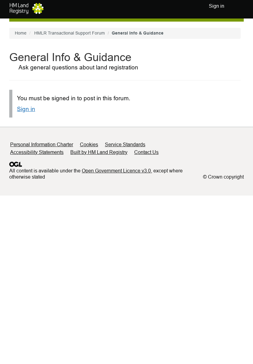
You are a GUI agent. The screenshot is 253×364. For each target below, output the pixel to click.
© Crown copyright (223, 177)
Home (21, 33)
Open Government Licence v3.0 (116, 170)
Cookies (89, 144)
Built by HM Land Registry (98, 152)
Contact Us (146, 152)
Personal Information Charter (41, 144)
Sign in (26, 109)
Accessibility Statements (37, 152)
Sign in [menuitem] (216, 6)
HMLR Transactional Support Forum (69, 33)
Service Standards (125, 144)
